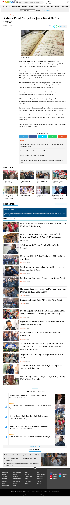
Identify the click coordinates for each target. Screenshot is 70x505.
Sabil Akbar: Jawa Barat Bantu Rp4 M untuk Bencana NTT (40, 334)
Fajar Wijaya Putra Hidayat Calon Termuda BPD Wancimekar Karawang (42, 323)
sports (39, 483)
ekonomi (42, 6)
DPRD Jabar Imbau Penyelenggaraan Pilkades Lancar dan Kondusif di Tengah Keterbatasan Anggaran (41, 237)
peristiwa (24, 6)
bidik (38, 472)
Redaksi (33, 491)
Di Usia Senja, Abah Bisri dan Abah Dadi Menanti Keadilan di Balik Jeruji (43, 225)
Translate (48, 10)
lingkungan (64, 6)
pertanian (28, 481)
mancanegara (41, 476)
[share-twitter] (53, 26)
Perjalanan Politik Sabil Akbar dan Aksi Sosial (41, 299)
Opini (26, 472)
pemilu (27, 479)
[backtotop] (35, 468)
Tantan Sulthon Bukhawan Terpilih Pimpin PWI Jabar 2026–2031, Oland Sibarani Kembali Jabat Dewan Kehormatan (42, 346)
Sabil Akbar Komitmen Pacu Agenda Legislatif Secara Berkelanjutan (41, 367)
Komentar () (63, 26)
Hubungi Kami (55, 491)
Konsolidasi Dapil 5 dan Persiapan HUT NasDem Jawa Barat (42, 257)
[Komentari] (62, 136)
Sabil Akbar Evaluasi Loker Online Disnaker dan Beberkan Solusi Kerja (42, 268)
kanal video (5, 476)
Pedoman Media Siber (20, 491)
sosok (26, 483)
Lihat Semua (35, 387)
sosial (36, 6)
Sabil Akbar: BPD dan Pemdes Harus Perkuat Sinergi (40, 246)
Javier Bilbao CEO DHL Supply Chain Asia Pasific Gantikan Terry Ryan (28, 396)
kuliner (15, 476)
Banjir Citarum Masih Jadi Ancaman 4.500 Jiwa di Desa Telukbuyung (21, 459)
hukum (57, 6)
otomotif (4, 479)
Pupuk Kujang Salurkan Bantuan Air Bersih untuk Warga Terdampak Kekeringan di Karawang (42, 312)
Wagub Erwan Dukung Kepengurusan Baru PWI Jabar (42, 356)
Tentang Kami (47, 491)
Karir (37, 491)
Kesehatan (5, 472)
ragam (31, 6)
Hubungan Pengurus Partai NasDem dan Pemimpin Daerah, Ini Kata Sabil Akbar (43, 290)
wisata (15, 485)
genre (15, 474)
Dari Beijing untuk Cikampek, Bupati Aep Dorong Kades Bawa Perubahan (42, 378)
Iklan (41, 491)
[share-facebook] (50, 26)
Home (12, 491)
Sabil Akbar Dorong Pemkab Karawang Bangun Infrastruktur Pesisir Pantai (22, 464)
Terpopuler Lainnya (35, 446)
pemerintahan (16, 6)
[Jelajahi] (68, 2)
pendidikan (50, 6)
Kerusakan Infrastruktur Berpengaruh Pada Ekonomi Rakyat (22, 455)
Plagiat (28, 491)
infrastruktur (41, 474)
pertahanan (16, 481)
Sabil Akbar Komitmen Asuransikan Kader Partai (42, 277)
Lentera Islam (17, 472)
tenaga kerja (5, 485)
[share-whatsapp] (57, 26)
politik (8, 6)
